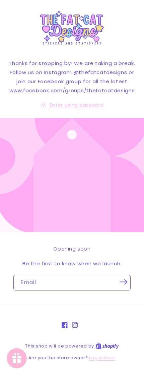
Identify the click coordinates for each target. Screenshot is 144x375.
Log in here (102, 358)
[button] (72, 105)
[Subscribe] (123, 282)
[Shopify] (107, 346)
